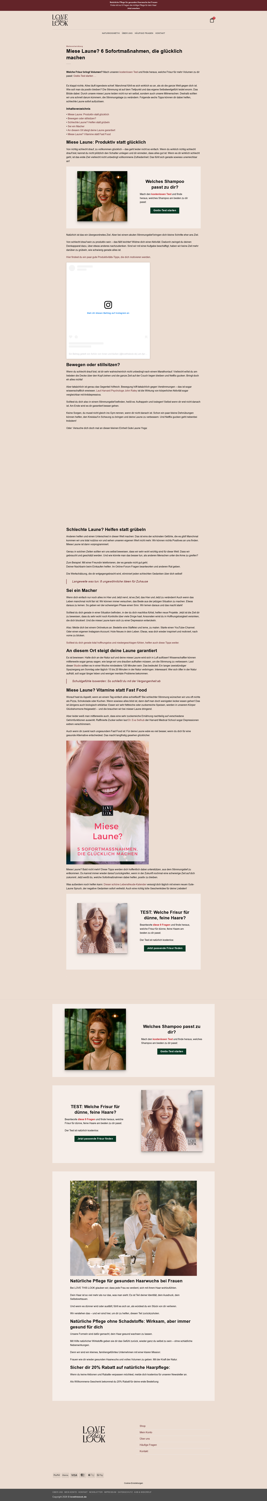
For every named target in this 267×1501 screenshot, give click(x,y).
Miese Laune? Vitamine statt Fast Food (89, 134)
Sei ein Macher (76, 126)
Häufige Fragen (144, 33)
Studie (77, 665)
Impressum (110, 1492)
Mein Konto (146, 1432)
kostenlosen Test (128, 72)
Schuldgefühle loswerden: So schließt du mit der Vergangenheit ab (116, 681)
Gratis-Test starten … (84, 76)
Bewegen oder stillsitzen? (82, 118)
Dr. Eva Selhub (136, 720)
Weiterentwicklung (74, 46)
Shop (143, 1426)
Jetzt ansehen (133, 8)
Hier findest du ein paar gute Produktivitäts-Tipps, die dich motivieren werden (108, 257)
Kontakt (160, 33)
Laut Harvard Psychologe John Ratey (116, 390)
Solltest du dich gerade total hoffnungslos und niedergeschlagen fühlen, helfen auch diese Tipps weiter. (122, 643)
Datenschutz (125, 1492)
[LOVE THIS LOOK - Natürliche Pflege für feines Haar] (60, 20)
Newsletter (96, 1492)
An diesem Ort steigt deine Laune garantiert (91, 130)
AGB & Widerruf (143, 1492)
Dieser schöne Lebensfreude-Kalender (125, 884)
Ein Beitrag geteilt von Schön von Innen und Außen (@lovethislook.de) (103, 354)
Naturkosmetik (111, 33)
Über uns (127, 33)
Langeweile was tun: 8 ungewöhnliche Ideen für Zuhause (110, 582)
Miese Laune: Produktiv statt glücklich (88, 114)
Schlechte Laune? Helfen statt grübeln (89, 122)
